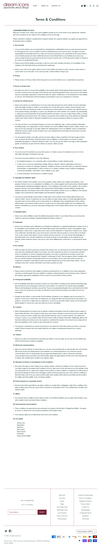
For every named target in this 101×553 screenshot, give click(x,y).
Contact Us (85, 507)
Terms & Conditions (85, 498)
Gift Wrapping (85, 510)
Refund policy (62, 519)
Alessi (62, 501)
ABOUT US (44, 6)
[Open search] (90, 6)
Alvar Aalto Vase (62, 507)
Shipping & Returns (85, 501)
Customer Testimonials (85, 495)
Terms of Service (62, 516)
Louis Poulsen (62, 513)
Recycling (85, 519)
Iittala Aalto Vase (62, 510)
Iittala (62, 504)
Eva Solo (62, 498)
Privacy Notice (85, 504)
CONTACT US (55, 6)
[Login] (94, 6)
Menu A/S (62, 495)
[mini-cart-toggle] (97, 6)
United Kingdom (85, 531)
